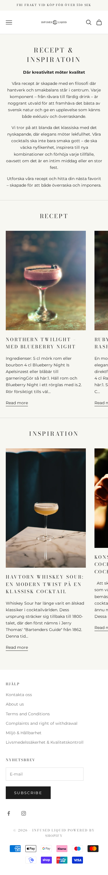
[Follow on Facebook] (9, 813)
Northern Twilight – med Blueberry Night (41, 343)
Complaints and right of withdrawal (41, 723)
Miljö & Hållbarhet (23, 732)
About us (15, 704)
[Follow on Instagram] (23, 813)
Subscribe (28, 792)
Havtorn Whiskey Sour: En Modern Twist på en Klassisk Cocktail (45, 584)
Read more (17, 402)
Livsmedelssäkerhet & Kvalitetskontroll (45, 742)
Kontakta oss (19, 694)
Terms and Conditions (28, 713)
